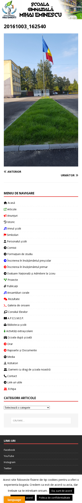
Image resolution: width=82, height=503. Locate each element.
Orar (9, 344)
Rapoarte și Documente (21, 350)
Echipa (11, 389)
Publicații (12, 286)
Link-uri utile (14, 382)
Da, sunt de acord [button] (61, 490)
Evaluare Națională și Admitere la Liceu (30, 273)
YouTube (9, 456)
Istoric (10, 222)
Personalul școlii (16, 241)
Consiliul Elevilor (17, 312)
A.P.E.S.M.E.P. (15, 318)
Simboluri (12, 235)
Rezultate (13, 299)
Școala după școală (19, 337)
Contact (11, 376)
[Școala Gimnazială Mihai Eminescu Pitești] (41, 17)
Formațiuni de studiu (19, 254)
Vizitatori (12, 363)
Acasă (11, 203)
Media (10, 357)
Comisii (11, 247)
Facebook (9, 450)
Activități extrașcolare (19, 331)
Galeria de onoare (18, 305)
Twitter (8, 468)
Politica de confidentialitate (54, 497)
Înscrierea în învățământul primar (27, 267)
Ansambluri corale (17, 292)
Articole (11, 209)
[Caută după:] (41, 420)
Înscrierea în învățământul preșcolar (28, 260)
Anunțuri (12, 215)
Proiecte (12, 280)
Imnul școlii (13, 228)
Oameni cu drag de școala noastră (29, 369)
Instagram (9, 462)
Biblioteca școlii (16, 324)
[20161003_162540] (41, 164)
